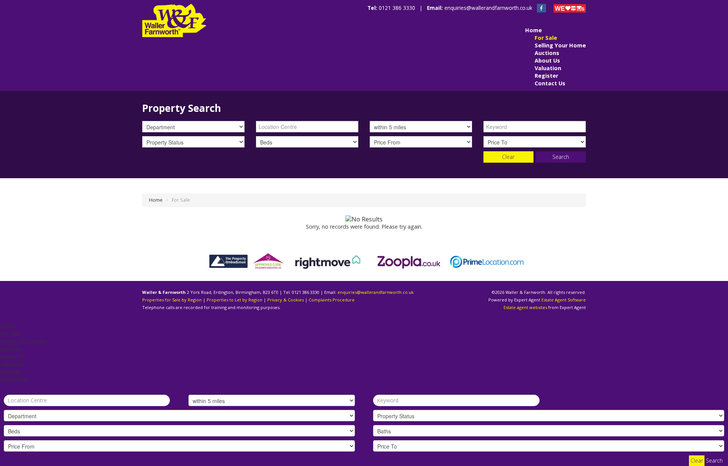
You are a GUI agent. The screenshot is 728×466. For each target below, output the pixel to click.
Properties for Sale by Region (172, 300)
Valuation (548, 68)
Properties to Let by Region (234, 300)
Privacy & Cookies (285, 300)
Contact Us (550, 83)
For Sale (546, 37)
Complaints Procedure (332, 300)
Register (546, 75)
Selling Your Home (560, 45)
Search (560, 156)
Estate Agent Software (563, 300)
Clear (508, 156)
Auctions (547, 52)
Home (533, 30)
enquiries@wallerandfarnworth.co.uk (488, 7)
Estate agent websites (525, 307)
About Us (547, 60)
